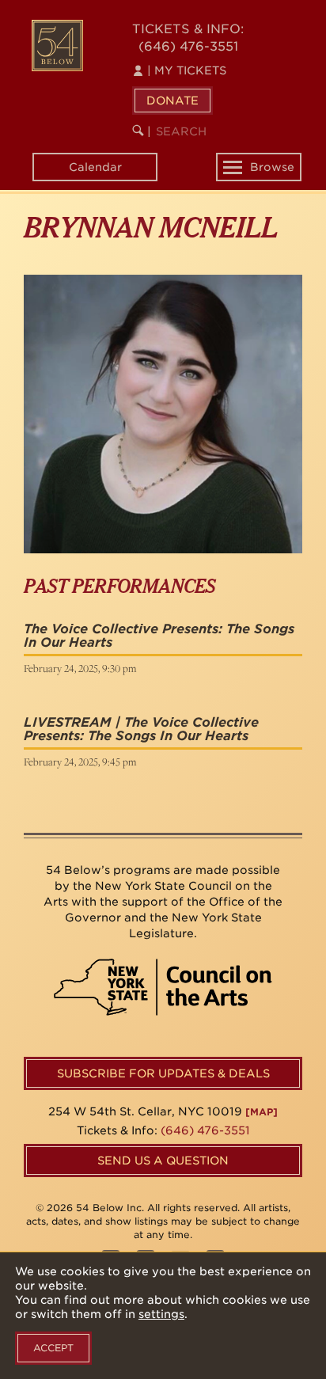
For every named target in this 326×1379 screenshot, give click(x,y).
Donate (172, 100)
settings (161, 1314)
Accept (53, 1348)
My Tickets (186, 70)
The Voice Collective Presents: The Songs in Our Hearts (159, 636)
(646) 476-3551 (188, 46)
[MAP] (261, 1112)
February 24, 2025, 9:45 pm (80, 761)
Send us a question (163, 1160)
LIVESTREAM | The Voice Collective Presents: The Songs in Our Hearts (141, 729)
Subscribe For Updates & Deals (163, 1073)
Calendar (95, 167)
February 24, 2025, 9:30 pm (80, 668)
